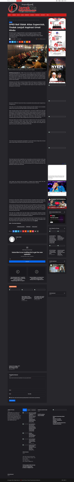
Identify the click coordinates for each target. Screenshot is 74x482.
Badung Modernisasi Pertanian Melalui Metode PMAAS (61, 237)
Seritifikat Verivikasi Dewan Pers (59, 422)
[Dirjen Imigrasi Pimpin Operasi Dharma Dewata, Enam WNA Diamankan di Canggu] (27, 292)
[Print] (38, 231)
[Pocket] (29, 42)
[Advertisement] (27, 95)
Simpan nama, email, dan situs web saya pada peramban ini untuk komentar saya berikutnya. (25, 397)
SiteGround (38, 480)
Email (10, 393)
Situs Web (29, 393)
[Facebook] (10, 42)
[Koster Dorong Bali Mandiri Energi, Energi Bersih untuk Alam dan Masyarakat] (61, 247)
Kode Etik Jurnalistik (57, 418)
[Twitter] (13, 42)
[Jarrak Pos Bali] (23, 8)
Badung (11, 22)
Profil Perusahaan (41, 414)
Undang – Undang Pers (57, 420)
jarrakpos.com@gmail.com (29, 461)
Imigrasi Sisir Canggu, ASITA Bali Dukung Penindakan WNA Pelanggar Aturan (14, 366)
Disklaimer (55, 421)
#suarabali (35, 226)
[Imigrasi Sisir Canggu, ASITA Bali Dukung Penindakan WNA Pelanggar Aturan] (14, 327)
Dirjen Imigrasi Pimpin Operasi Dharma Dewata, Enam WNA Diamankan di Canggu (26, 298)
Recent (29, 409)
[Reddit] (22, 42)
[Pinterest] (20, 42)
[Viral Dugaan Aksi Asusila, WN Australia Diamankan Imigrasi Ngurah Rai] (39, 292)
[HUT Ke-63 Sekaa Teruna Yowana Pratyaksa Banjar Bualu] (53, 247)
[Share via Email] (35, 231)
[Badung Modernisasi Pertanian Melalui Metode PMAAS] (61, 233)
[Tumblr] (17, 42)
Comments (33, 409)
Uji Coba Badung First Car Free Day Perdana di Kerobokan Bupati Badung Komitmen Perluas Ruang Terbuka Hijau (52, 239)
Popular (24, 409)
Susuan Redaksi (41, 415)
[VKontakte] (25, 42)
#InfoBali (28, 226)
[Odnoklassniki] (27, 42)
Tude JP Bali (18, 237)
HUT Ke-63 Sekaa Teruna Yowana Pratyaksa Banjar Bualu (52, 252)
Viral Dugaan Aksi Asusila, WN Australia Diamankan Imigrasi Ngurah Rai (39, 297)
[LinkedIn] (15, 42)
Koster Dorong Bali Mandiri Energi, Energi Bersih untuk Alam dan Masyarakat (61, 252)
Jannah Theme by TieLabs (26, 480)
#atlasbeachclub (21, 226)
